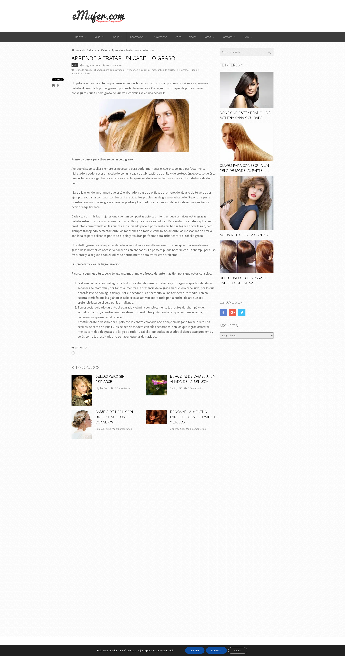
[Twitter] (241, 312)
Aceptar (194, 650)
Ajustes (238, 650)
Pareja (207, 37)
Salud (97, 37)
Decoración (136, 37)
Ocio (246, 37)
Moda (178, 37)
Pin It (55, 85)
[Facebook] (223, 312)
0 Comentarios (114, 65)
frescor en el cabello (138, 69)
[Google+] (232, 312)
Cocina (115, 37)
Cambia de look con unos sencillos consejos (114, 417)
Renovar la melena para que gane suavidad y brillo (192, 417)
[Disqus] (144, 494)
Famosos (227, 37)
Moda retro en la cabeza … (246, 235)
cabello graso (83, 69)
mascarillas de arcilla (163, 69)
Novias (193, 37)
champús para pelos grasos (109, 69)
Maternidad (160, 37)
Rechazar (216, 650)
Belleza (79, 37)
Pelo (74, 65)
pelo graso (183, 69)
